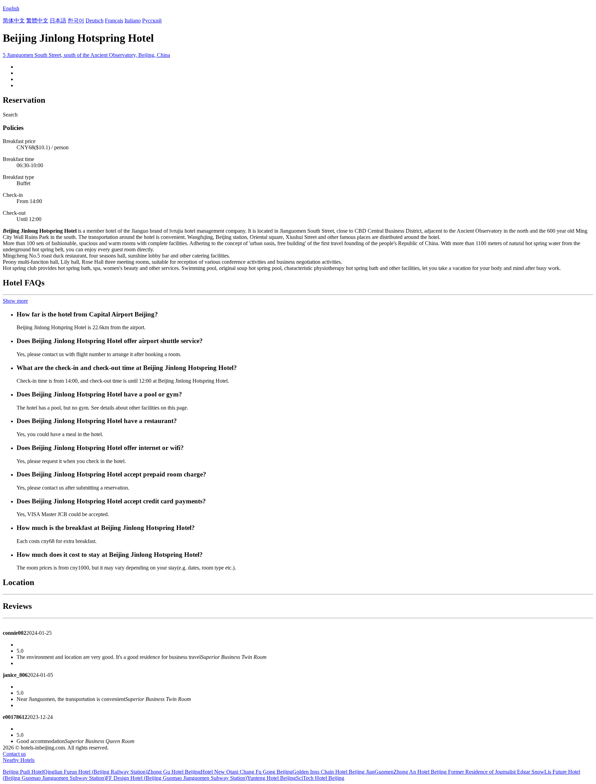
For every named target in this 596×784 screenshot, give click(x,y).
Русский (152, 20)
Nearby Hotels (18, 760)
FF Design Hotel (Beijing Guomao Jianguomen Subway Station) (176, 778)
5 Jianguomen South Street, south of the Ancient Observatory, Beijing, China (86, 55)
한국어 (76, 20)
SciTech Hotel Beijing (320, 778)
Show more (15, 301)
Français (114, 20)
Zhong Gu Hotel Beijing (174, 772)
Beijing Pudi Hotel (23, 772)
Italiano (133, 20)
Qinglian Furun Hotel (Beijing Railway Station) (95, 772)
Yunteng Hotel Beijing (271, 778)
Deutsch (94, 20)
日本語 (58, 20)
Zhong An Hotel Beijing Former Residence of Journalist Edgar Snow (469, 772)
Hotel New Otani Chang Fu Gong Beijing (246, 772)
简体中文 (14, 20)
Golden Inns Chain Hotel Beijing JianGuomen (343, 772)
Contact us (14, 754)
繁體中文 (37, 20)
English (11, 8)
